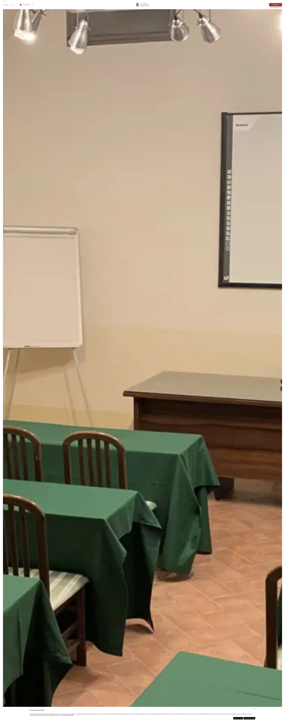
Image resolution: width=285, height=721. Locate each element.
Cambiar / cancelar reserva (275, 7)
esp (13, 4)
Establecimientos (27, 4)
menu (4, 4)
